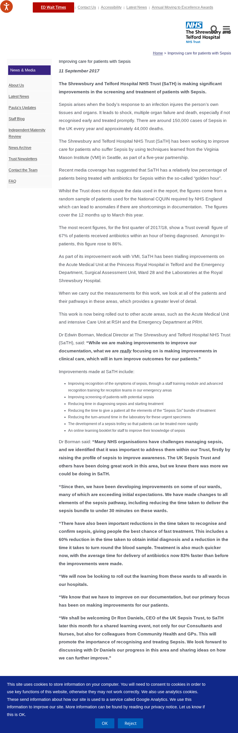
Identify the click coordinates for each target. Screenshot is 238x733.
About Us (16, 85)
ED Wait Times (53, 7)
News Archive (20, 148)
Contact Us (87, 7)
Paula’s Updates (22, 108)
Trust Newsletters (23, 159)
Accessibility (111, 7)
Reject (130, 723)
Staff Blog (17, 119)
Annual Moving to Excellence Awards (182, 7)
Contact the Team (23, 170)
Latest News (136, 7)
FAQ (12, 181)
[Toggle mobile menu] (227, 29)
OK (105, 723)
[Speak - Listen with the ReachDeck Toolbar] (6, 6)
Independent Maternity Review (27, 133)
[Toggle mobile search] (214, 29)
